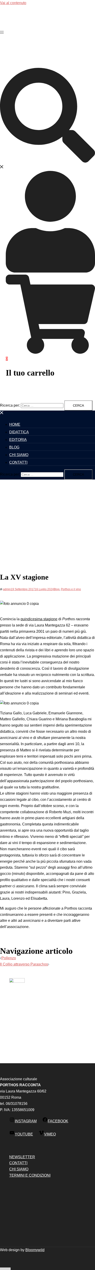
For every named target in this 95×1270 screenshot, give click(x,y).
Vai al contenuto (13, 3)
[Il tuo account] (50, 271)
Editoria (18, 440)
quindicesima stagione (39, 619)
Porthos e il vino (71, 589)
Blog (14, 447)
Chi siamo (18, 455)
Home (14, 424)
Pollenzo (8, 958)
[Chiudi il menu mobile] (2, 413)
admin (7, 589)
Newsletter (22, 1157)
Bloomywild (35, 1250)
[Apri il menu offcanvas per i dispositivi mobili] (2, 32)
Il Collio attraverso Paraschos (24, 964)
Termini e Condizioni (29, 1175)
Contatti (18, 462)
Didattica (19, 432)
